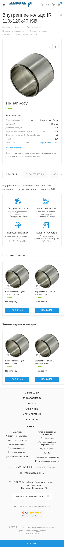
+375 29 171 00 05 (23, 467)
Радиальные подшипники (47, 457)
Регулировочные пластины (47, 461)
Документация (32, 414)
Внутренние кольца (49, 142)
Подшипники (16, 432)
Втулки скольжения (16, 444)
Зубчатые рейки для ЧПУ (16, 456)
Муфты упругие (47, 449)
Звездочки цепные (16, 448)
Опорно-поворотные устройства (47, 433)
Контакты (32, 419)
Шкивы (47, 453)
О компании (32, 393)
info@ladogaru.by (32, 473)
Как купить (32, 409)
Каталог (32, 426)
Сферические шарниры (16, 436)
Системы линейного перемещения (47, 443)
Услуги (32, 403)
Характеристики (35, 174)
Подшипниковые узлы (16, 440)
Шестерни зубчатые (17, 452)
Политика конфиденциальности (34, 506)
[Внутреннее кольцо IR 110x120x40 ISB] (32, 75)
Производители (31, 398)
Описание (11, 174)
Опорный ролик (47, 438)
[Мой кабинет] (53, 4)
